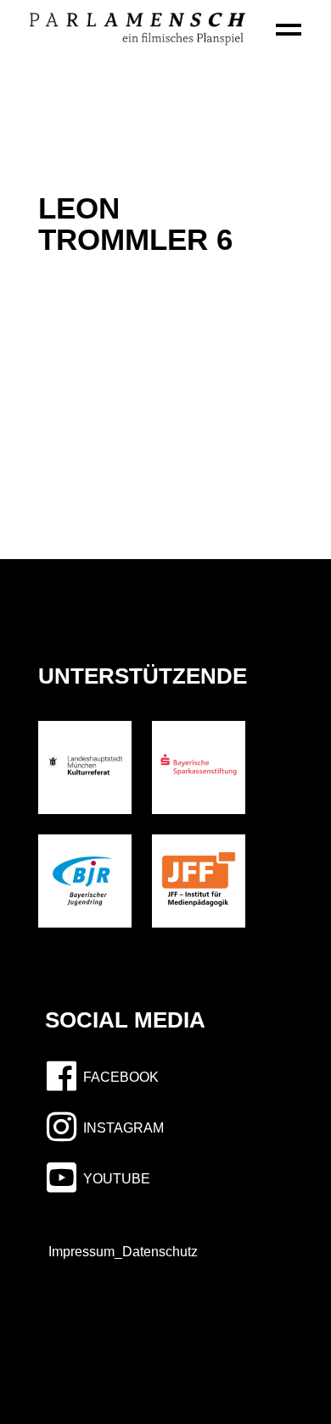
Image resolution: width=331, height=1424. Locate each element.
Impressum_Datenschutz (118, 1251)
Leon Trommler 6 (135, 223)
